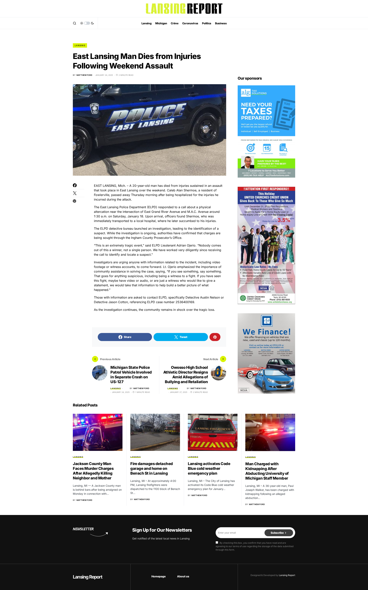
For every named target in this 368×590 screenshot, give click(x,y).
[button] (74, 23)
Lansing (80, 45)
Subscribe (277, 532)
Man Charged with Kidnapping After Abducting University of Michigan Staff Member (267, 471)
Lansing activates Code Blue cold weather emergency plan (209, 468)
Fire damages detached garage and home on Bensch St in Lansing (151, 468)
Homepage (158, 576)
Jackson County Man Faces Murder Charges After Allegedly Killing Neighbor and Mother (93, 470)
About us (183, 576)
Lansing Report (87, 577)
